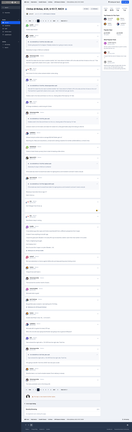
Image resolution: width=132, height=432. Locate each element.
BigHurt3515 (33, 157)
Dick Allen (47, 42)
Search (6, 7)
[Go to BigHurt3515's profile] (27, 158)
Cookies (48, 429)
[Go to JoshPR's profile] (27, 25)
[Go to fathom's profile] (118, 19)
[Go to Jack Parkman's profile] (27, 178)
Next (54, 20)
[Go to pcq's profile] (27, 69)
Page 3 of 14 (63, 20)
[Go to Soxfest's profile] (27, 36)
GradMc (32, 226)
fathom (122, 18)
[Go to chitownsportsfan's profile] (27, 56)
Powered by (121, 429)
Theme (27, 429)
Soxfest (32, 35)
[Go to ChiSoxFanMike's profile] (27, 289)
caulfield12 (32, 132)
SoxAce (31, 267)
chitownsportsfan (34, 56)
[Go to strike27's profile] (27, 257)
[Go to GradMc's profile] (27, 227)
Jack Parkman (33, 177)
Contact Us (41, 429)
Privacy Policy (34, 429)
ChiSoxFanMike (34, 288)
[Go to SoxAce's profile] (27, 268)
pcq (31, 68)
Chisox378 (110, 18)
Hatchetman (33, 146)
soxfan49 (31, 14)
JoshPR (31, 25)
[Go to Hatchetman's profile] (27, 147)
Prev (30, 20)
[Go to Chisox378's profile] (105, 19)
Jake (31, 79)
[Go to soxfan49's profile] (27, 14)
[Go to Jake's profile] (27, 80)
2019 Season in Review (49, 14)
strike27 (32, 256)
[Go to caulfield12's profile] (27, 133)
